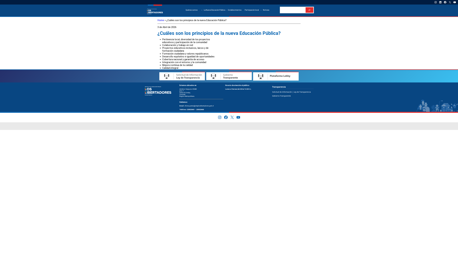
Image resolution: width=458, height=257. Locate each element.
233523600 (200, 109)
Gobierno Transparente (281, 96)
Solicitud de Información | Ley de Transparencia (291, 92)
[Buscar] (309, 10)
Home (160, 20)
